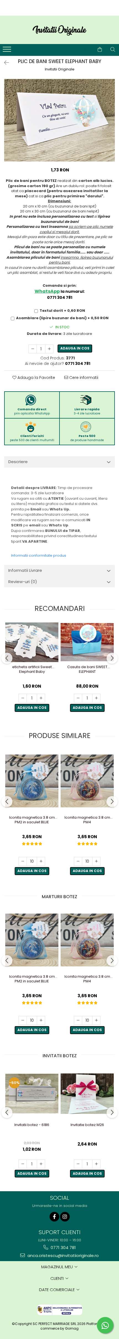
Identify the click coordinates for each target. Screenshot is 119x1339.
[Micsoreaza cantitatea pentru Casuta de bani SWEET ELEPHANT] (78, 698)
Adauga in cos (74, 348)
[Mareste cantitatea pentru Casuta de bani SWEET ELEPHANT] (96, 698)
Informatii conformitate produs (38, 555)
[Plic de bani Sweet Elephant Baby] (59, 120)
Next (110, 126)
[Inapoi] (4, 63)
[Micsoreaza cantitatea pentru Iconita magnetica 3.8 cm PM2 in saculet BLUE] (23, 861)
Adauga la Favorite (35, 377)
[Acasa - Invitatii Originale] (59, 30)
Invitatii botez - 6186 (31, 1125)
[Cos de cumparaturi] (100, 49)
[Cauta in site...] (113, 49)
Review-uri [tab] (22, 581)
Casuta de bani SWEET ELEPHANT (87, 669)
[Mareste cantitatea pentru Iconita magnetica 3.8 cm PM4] (96, 861)
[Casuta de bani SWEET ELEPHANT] (87, 642)
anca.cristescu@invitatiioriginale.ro (62, 1255)
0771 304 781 (63, 1247)
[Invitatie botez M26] (87, 1093)
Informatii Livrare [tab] (25, 570)
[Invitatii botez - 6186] (31, 1093)
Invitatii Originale (59, 69)
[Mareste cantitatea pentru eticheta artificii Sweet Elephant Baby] (41, 698)
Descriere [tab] (18, 461)
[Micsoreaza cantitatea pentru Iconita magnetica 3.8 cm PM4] (78, 861)
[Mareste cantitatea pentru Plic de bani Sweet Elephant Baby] (49, 349)
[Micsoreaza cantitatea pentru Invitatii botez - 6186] (23, 1164)
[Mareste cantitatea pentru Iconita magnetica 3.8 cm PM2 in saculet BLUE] (41, 861)
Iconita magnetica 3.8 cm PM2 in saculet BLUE (32, 820)
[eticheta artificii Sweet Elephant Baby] (31, 642)
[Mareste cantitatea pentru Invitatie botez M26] (96, 1164)
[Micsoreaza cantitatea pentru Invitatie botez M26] (78, 1164)
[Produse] (7, 51)
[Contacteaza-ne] (86, 49)
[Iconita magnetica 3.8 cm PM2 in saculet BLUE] (31, 781)
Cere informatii (83, 377)
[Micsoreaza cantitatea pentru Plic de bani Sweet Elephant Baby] (33, 349)
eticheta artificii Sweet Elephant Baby (32, 669)
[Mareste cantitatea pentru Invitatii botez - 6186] (41, 1164)
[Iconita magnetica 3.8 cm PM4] (87, 781)
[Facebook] (54, 1217)
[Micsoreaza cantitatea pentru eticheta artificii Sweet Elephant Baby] (23, 698)
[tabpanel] (59, 120)
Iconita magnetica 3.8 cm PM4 (87, 820)
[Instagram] (65, 1217)
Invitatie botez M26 (87, 1125)
